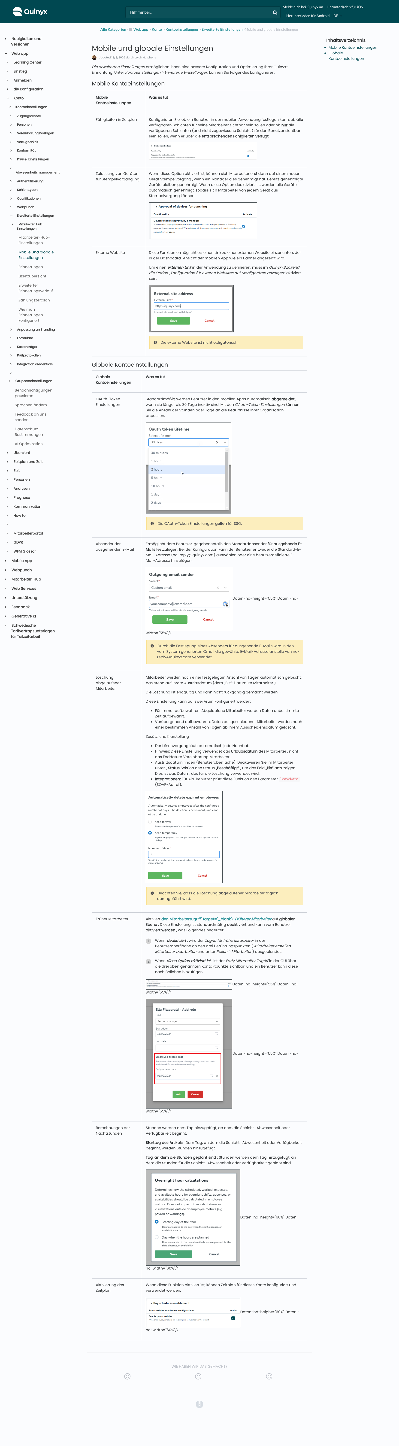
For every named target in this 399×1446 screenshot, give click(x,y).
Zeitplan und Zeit (28, 461)
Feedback (20, 607)
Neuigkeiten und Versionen (26, 41)
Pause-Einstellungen (32, 159)
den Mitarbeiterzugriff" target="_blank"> (216, 919)
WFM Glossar (24, 551)
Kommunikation (27, 506)
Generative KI (23, 616)
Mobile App (21, 560)
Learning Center (27, 62)
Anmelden (22, 80)
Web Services (23, 588)
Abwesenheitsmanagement (37, 172)
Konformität (26, 150)
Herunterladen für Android (308, 16)
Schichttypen (27, 190)
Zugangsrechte (28, 116)
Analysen (21, 488)
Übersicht (21, 452)
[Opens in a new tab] (199, 1404)
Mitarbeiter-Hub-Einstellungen (30, 226)
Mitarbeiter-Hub (26, 579)
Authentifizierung (29, 181)
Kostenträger (26, 347)
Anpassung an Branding (35, 329)
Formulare (24, 338)
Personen (24, 124)
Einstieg (20, 71)
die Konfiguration (28, 89)
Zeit (16, 470)
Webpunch (25, 207)
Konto (18, 98)
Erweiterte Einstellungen (35, 215)
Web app (19, 53)
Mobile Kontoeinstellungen (353, 47)
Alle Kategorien (113, 29)
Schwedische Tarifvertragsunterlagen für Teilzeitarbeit (33, 631)
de (336, 16)
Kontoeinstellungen (31, 107)
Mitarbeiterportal (28, 533)
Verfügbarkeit (27, 142)
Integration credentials (34, 364)
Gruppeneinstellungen (33, 381)
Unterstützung (24, 597)
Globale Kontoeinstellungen (346, 55)
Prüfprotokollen (28, 355)
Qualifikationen (28, 198)
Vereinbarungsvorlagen (35, 133)
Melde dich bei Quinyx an (303, 7)
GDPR (18, 542)
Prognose (21, 497)
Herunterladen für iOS (345, 7)
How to (19, 515)
